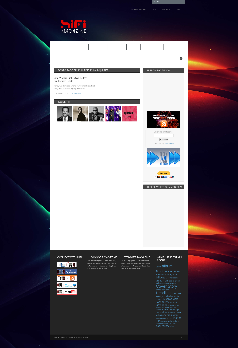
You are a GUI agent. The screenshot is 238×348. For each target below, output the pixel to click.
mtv (174, 312)
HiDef (79, 47)
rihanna (177, 317)
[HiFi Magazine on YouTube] (67, 294)
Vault (103, 52)
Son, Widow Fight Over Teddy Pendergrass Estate (70, 79)
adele (158, 266)
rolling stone (173, 321)
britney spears (173, 278)
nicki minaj (172, 315)
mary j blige (175, 310)
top (181, 337)
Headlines (164, 293)
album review (164, 268)
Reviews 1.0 (150, 47)
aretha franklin (162, 274)
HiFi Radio (166, 9)
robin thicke (164, 321)
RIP (158, 320)
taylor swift (172, 323)
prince (169, 318)
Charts (152, 10)
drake (158, 290)
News (131, 47)
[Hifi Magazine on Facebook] (67, 274)
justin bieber (168, 296)
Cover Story (166, 286)
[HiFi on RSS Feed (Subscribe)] (67, 280)
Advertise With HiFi (138, 9)
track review (162, 326)
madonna (159, 307)
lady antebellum (173, 302)
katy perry (162, 301)
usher (172, 326)
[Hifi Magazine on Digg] (67, 267)
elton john (165, 290)
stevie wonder (161, 324)
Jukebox (115, 47)
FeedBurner (169, 144)
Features (62, 47)
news (164, 315)
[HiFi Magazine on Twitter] (67, 287)
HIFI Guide (98, 46)
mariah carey (168, 307)
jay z (175, 293)
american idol (174, 271)
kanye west (172, 299)
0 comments (76, 93)
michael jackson (164, 312)
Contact (178, 9)
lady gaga (162, 305)
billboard (161, 277)
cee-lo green (174, 281)
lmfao (177, 305)
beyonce (173, 274)
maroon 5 (166, 309)
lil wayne (171, 305)
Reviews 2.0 (63, 53)
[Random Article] (181, 59)
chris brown (160, 283)
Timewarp (86, 52)
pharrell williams (161, 318)
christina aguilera (170, 283)
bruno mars (162, 280)
